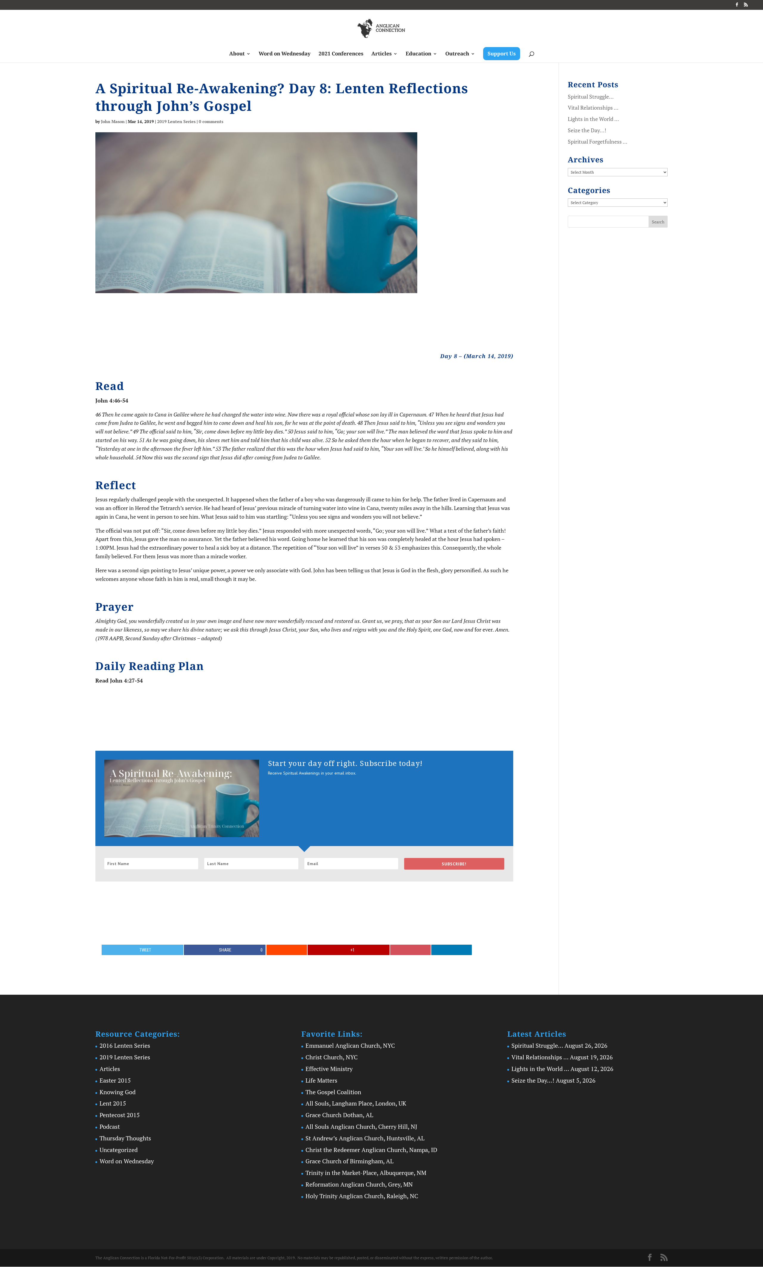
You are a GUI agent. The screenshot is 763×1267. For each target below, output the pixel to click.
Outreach (457, 54)
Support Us (502, 53)
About (237, 54)
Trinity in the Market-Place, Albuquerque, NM (365, 1173)
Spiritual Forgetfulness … (597, 141)
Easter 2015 (115, 1080)
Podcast (110, 1127)
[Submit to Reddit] (286, 950)
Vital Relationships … (593, 107)
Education (418, 54)
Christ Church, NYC (331, 1057)
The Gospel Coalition (333, 1092)
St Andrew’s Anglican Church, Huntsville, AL (364, 1138)
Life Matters (321, 1080)
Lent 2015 (113, 1103)
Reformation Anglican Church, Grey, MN (359, 1184)
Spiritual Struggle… (591, 96)
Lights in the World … (593, 118)
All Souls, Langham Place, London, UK (355, 1103)
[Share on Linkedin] (451, 950)
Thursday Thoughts (125, 1138)
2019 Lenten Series (176, 121)
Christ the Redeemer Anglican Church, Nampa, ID (371, 1150)
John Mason (113, 121)
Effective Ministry (329, 1069)
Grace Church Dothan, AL (339, 1115)
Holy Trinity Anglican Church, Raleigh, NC (361, 1196)
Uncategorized (119, 1150)
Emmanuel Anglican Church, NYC (350, 1045)
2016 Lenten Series (125, 1045)
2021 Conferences (341, 54)
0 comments (211, 121)
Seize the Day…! (587, 130)
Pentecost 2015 (120, 1115)
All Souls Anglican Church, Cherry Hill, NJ (361, 1127)
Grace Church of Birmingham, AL (349, 1161)
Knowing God (118, 1092)
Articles (381, 54)
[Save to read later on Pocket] (410, 950)
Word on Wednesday (285, 54)
